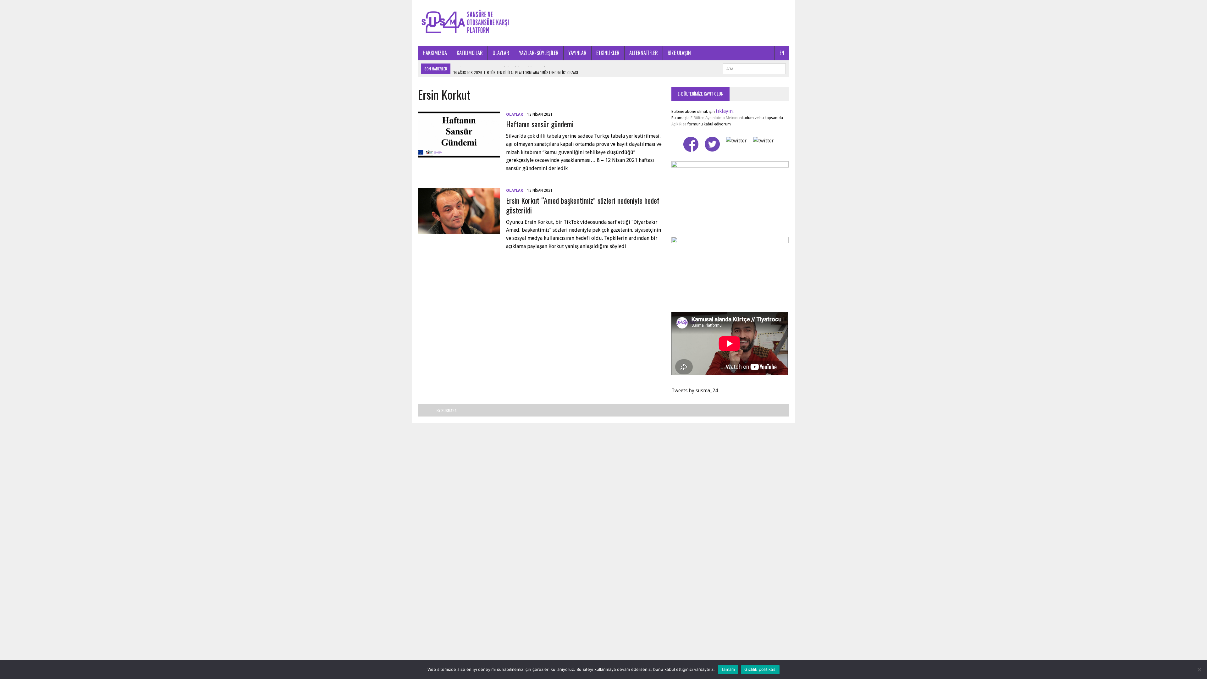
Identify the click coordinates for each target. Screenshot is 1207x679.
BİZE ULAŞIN (679, 53)
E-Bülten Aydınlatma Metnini (714, 118)
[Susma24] (603, 23)
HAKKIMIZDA (435, 53)
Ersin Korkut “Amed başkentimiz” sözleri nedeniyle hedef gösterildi (582, 205)
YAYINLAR (577, 53)
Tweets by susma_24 (694, 391)
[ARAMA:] (754, 68)
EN (782, 53)
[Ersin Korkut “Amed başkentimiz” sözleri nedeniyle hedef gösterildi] (459, 230)
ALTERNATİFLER (643, 53)
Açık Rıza (678, 124)
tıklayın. (725, 111)
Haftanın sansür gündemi (540, 124)
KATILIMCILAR (470, 53)
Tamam (728, 669)
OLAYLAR (501, 53)
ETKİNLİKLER (608, 53)
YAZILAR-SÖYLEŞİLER (539, 53)
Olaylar (514, 114)
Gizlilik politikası (760, 669)
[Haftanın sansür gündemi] (459, 154)
